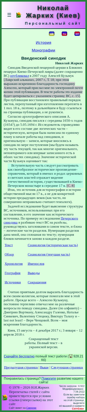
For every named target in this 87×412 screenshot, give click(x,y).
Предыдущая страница (21, 367)
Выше (44, 367)
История (43, 42)
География (12, 273)
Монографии (43, 50)
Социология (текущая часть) (49, 254)
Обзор (9, 254)
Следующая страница (67, 367)
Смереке (31, 408)
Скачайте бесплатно (19, 356)
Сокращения (37, 282)
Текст (9, 245)
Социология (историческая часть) (53, 245)
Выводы (34, 273)
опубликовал (19, 76)
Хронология (14, 264)
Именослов (36, 264)
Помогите (48, 378)
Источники (13, 282)
